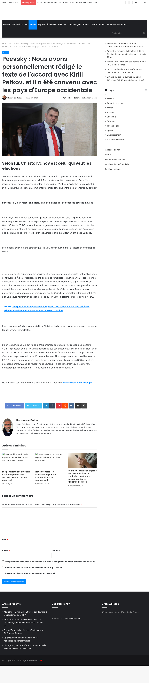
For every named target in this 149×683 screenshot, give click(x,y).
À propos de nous (113, 167)
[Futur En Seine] (24, 21)
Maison (6, 42)
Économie (51, 42)
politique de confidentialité (117, 181)
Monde (33, 42)
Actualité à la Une (20, 42)
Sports (86, 42)
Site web (56, 568)
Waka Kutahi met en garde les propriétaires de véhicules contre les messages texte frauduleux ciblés (82, 494)
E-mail (6, 568)
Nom (5, 557)
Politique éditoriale (113, 186)
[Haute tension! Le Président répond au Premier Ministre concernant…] (49, 478)
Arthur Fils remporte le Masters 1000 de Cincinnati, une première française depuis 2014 (126, 71)
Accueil (7, 61)
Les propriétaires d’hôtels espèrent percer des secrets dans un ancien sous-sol (16, 493)
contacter (75, 636)
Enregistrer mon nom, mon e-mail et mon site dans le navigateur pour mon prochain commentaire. (50, 579)
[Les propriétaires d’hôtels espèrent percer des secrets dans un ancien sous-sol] (16, 478)
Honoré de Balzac (14, 115)
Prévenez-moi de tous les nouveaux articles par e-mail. (30, 590)
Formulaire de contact (117, 42)
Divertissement (98, 42)
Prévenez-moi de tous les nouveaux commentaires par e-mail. (33, 585)
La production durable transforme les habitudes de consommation (67, 2)
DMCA (108, 172)
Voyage (41, 42)
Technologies (74, 42)
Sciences (62, 42)
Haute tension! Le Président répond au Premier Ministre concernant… (46, 493)
